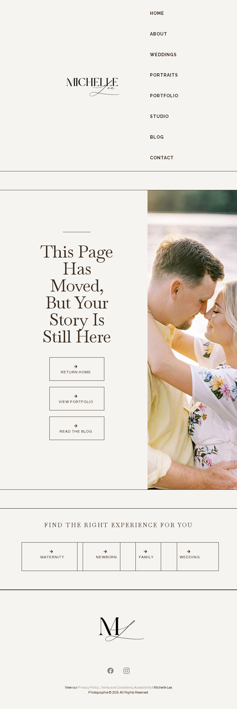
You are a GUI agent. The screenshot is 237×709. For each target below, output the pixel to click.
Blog (157, 137)
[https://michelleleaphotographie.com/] (118, 630)
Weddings (163, 54)
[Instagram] (126, 671)
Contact (162, 157)
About (158, 33)
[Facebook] (110, 671)
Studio (159, 116)
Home (157, 13)
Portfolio (164, 95)
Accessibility (143, 687)
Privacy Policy (88, 687)
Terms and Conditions (117, 687)
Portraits (164, 75)
